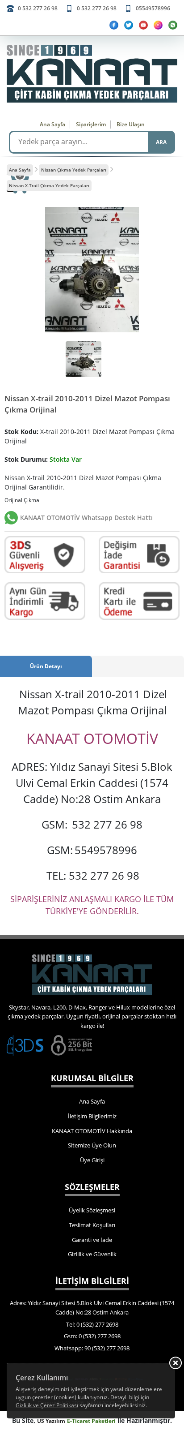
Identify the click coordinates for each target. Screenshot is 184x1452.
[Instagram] (158, 25)
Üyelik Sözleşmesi (92, 1210)
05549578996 (153, 8)
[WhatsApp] (172, 25)
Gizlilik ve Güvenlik (92, 1254)
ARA (161, 142)
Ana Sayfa (52, 124)
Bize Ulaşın (131, 124)
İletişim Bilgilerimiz (92, 1116)
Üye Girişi (92, 1160)
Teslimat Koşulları (92, 1225)
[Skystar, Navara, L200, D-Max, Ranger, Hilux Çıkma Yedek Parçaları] (92, 74)
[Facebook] (113, 25)
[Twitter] (128, 25)
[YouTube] (143, 25)
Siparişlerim (91, 124)
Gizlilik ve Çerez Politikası (47, 1405)
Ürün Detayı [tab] (46, 666)
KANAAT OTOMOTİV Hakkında (92, 1131)
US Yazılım (51, 1421)
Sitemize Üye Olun (92, 1145)
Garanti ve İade (92, 1240)
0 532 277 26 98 (38, 8)
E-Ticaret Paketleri (91, 1421)
